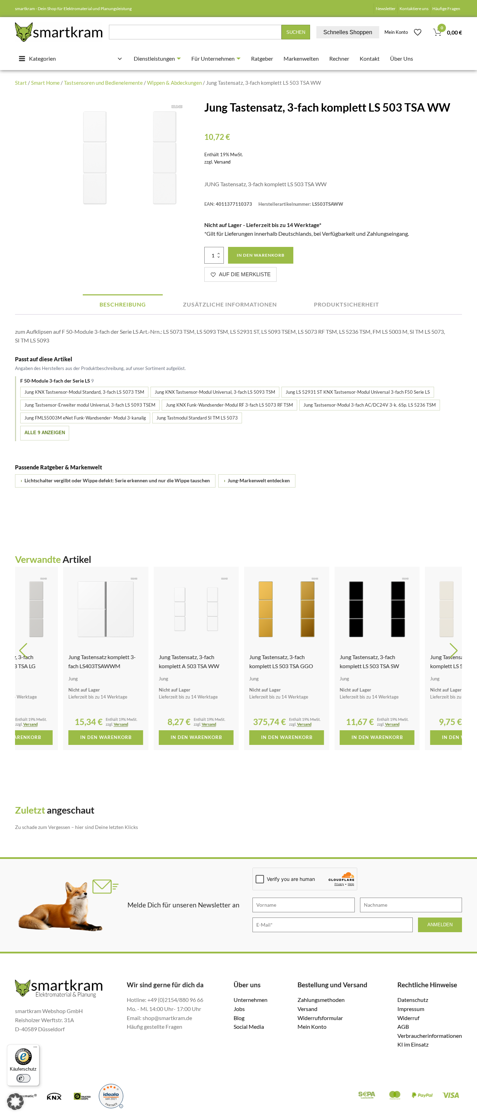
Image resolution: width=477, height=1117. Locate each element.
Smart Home (45, 83)
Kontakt (370, 58)
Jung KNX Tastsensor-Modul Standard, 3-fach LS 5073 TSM (84, 392)
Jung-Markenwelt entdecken (257, 480)
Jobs (239, 1008)
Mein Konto (396, 32)
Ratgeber (262, 58)
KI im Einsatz (412, 1044)
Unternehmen (250, 999)
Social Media (249, 1026)
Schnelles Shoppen (347, 32)
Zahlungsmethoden (321, 999)
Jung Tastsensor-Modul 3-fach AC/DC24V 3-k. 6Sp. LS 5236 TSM (369, 405)
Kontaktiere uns (413, 8)
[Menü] (35, 1048)
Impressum (410, 1008)
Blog (239, 1017)
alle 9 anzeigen (44, 432)
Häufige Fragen (446, 8)
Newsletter (386, 8)
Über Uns (401, 58)
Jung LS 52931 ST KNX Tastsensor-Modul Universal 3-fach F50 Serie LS (358, 392)
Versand (222, 162)
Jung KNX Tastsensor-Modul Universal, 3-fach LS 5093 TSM (215, 392)
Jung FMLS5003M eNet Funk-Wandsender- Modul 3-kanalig (85, 418)
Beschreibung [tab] (123, 304)
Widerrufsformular (320, 1017)
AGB (403, 1026)
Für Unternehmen (213, 58)
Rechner (339, 58)
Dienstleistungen (154, 58)
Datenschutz (412, 999)
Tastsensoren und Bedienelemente (103, 83)
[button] (23, 650)
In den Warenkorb (261, 255)
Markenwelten (301, 58)
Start (21, 83)
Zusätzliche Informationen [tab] (230, 304)
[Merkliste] (417, 32)
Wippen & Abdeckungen (174, 83)
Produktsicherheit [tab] (346, 304)
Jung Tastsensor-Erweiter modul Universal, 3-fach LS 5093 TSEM (89, 405)
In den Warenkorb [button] (57, 737)
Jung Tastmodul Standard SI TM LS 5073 (197, 418)
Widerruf (408, 1017)
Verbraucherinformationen (429, 1035)
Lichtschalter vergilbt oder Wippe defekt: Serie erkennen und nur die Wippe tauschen (115, 480)
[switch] (23, 1078)
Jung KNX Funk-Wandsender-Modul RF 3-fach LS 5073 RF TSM (229, 405)
